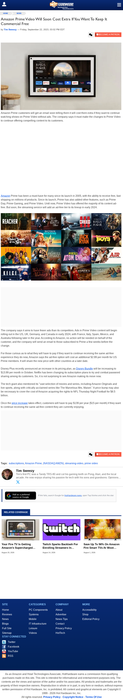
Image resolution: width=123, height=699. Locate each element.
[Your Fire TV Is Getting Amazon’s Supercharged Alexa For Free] (20, 529)
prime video (91, 463)
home (5, 13)
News (19, 13)
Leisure (33, 628)
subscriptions (16, 463)
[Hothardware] (61, 5)
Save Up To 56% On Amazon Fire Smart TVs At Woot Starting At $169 (101, 546)
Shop (85, 614)
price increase (20, 403)
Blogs (5, 623)
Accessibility (89, 609)
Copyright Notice (73, 697)
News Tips (62, 619)
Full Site (7, 628)
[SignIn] (6, 4)
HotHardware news (73, 495)
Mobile (33, 619)
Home (5, 609)
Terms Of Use (93, 697)
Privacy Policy (64, 628)
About (59, 609)
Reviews (7, 614)
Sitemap (7, 633)
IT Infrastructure (37, 623)
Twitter (11, 642)
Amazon (5, 195)
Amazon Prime (33, 463)
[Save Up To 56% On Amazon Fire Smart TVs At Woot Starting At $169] (102, 529)
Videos (33, 633)
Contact (60, 623)
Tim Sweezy (25, 470)
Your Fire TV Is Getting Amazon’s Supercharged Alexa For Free (17, 546)
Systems (34, 614)
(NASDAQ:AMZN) (53, 463)
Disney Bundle (84, 368)
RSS (10, 656)
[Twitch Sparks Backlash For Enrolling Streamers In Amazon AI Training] (61, 529)
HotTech (60, 633)
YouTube (13, 651)
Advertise (61, 614)
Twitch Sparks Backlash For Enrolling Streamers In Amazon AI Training (60, 546)
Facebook (13, 646)
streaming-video (74, 463)
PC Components (38, 609)
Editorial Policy (90, 619)
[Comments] (91, 34)
